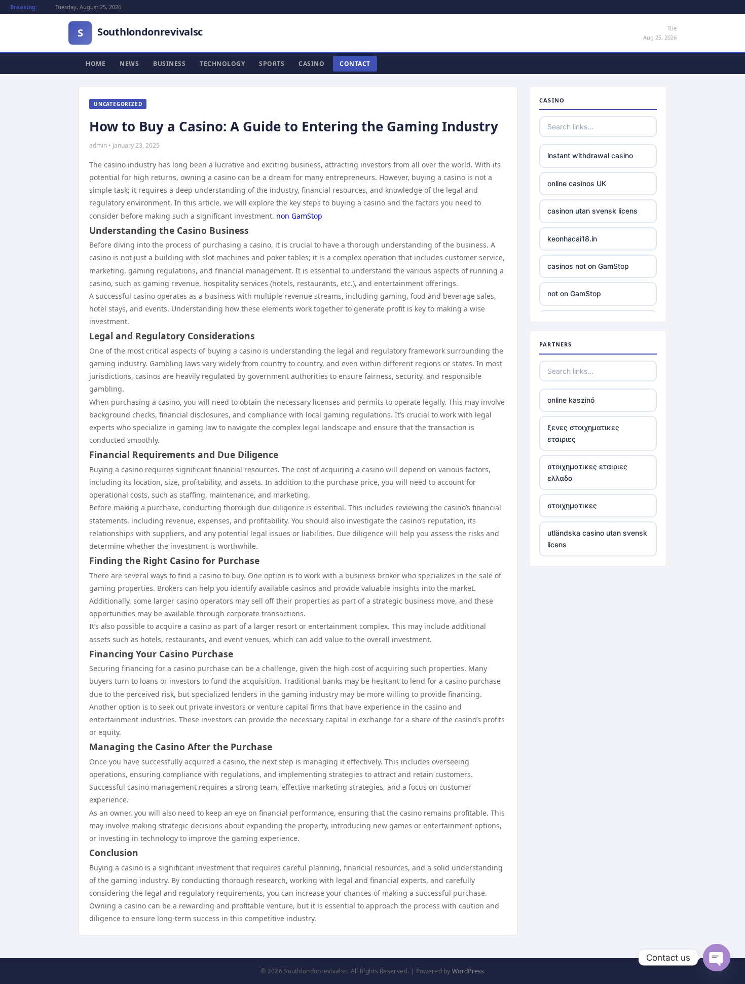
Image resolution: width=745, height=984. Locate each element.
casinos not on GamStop (588, 266)
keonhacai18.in (572, 238)
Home (95, 63)
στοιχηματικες (572, 505)
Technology (222, 63)
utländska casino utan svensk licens (597, 538)
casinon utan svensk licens (592, 210)
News (129, 63)
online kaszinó (570, 400)
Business (169, 63)
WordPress (468, 971)
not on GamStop (574, 293)
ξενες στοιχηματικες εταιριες (583, 433)
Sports (271, 63)
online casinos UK (576, 183)
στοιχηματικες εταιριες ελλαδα (587, 472)
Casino (311, 63)
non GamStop (299, 216)
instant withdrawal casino (590, 155)
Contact (355, 63)
